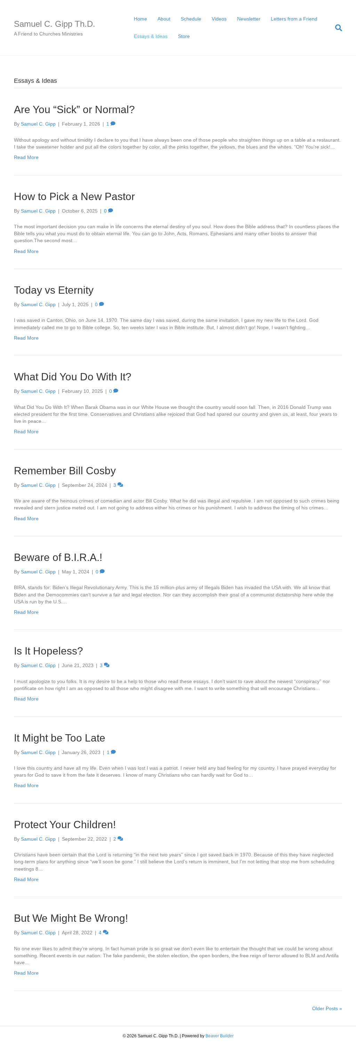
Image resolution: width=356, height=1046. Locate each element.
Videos (219, 19)
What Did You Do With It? (72, 376)
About (163, 19)
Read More (26, 157)
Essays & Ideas (151, 36)
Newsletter (248, 19)
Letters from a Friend (294, 19)
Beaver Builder (219, 1035)
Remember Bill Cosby (65, 470)
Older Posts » (327, 1008)
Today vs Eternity (54, 290)
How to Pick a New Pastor (74, 196)
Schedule (191, 19)
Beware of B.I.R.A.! (58, 557)
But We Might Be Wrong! (71, 918)
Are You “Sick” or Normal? (74, 109)
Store (184, 36)
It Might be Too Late (59, 738)
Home (140, 19)
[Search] (336, 28)
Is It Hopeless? (48, 651)
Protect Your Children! (65, 824)
